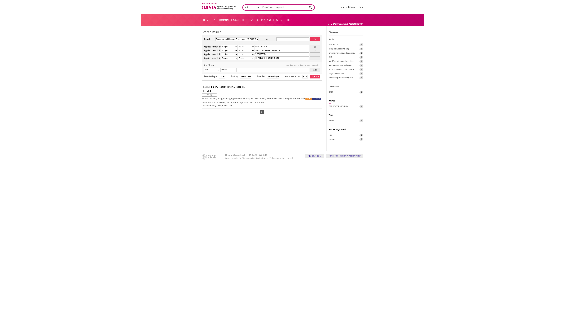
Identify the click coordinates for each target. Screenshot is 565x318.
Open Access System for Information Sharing (219, 6)
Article (331, 121)
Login (341, 7)
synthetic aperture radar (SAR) (341, 78)
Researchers (269, 20)
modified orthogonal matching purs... (342, 61)
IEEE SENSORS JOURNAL (339, 106)
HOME (206, 20)
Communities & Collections (235, 20)
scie (330, 135)
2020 (331, 92)
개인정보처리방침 (314, 156)
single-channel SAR (336, 74)
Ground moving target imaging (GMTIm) (342, 53)
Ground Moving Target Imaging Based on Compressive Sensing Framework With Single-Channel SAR (261, 98)
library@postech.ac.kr (237, 155)
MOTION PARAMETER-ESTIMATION (342, 70)
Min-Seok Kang (209, 106)
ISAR (330, 57)
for (266, 39)
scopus (331, 139)
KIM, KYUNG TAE (225, 106)
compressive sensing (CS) (339, 49)
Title (288, 20)
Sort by (234, 76)
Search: (207, 39)
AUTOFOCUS (334, 45)
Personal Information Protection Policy (344, 156)
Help (361, 7)
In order (261, 76)
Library (351, 7)
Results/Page (210, 76)
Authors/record (292, 76)
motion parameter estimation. (341, 65)
